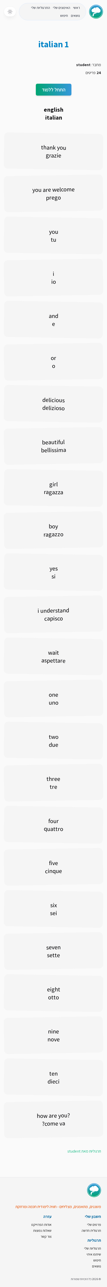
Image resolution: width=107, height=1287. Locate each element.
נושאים (75, 15)
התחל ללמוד (53, 89)
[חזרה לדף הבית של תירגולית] (96, 12)
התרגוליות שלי (40, 7)
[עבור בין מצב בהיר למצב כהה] (10, 12)
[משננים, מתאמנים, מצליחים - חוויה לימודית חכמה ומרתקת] (94, 1190)
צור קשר (46, 1236)
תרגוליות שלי (92, 1248)
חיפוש (64, 15)
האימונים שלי (61, 7)
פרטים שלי (94, 1224)
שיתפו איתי (94, 1254)
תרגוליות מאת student (84, 1151)
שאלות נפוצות (42, 1230)
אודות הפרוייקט (41, 1224)
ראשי (76, 7)
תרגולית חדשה (91, 1230)
